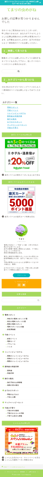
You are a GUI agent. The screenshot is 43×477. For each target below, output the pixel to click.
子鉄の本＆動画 (13, 410)
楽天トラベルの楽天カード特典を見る (20, 217)
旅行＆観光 (12, 119)
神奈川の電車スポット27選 (17, 319)
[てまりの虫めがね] (21, 12)
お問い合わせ (32, 471)
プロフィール (21, 275)
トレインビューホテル (16, 113)
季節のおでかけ (13, 394)
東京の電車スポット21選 (16, 321)
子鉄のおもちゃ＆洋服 (15, 413)
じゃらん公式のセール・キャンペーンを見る (22, 457)
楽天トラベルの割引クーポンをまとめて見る (22, 175)
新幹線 (9, 370)
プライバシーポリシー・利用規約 (16, 471)
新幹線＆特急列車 (14, 116)
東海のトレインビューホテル (18, 358)
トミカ (9, 346)
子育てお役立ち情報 (14, 416)
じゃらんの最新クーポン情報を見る (19, 460)
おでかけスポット (14, 122)
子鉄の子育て (12, 128)
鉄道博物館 (11, 329)
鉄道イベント (12, 339)
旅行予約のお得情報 (14, 382)
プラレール (11, 344)
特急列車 (10, 373)
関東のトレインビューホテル (18, 356)
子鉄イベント (12, 110)
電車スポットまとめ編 (15, 327)
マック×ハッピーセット (17, 125)
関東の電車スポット (14, 324)
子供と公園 (11, 397)
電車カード (11, 341)
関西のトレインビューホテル (18, 361)
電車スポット (12, 107)
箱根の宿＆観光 (13, 385)
